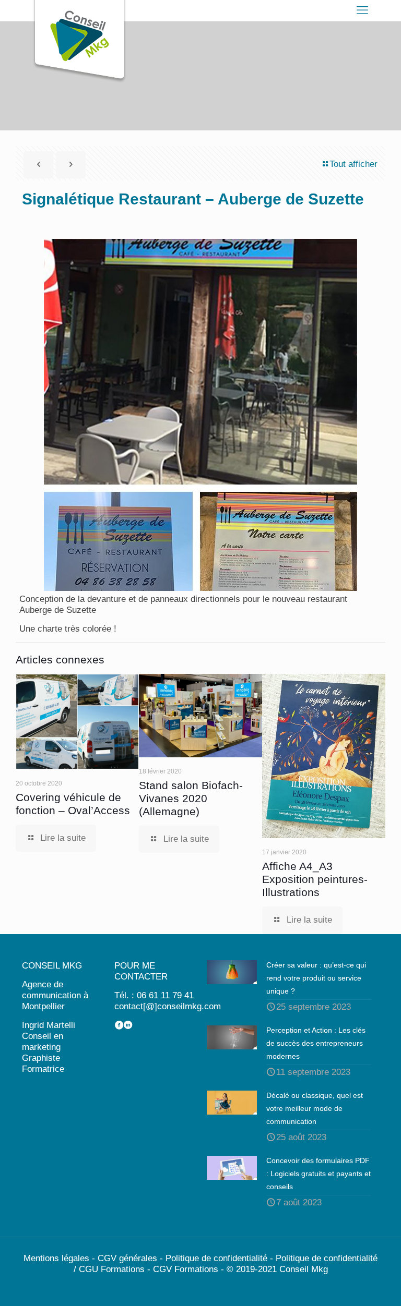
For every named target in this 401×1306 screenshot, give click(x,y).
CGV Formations (185, 1269)
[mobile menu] (362, 10)
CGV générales (127, 1258)
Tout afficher (353, 164)
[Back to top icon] (351, 1285)
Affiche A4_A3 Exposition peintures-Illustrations (315, 879)
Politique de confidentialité (216, 1258)
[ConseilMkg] (79, 41)
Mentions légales (56, 1258)
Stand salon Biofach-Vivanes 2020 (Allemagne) (191, 798)
